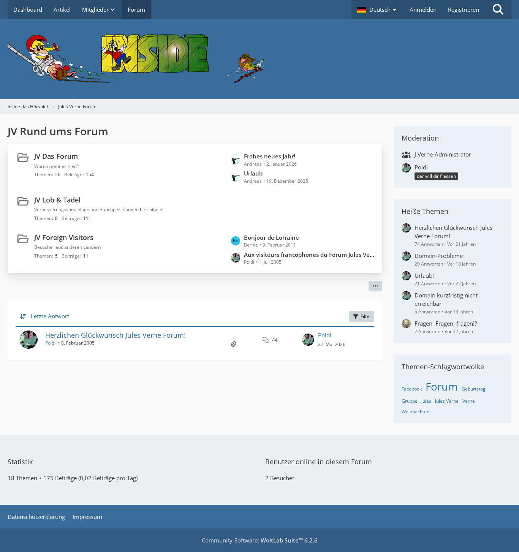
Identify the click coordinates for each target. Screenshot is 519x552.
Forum (442, 386)
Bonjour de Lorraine (271, 237)
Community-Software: (260, 540)
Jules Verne (447, 401)
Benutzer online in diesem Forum (318, 461)
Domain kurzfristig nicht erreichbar (446, 299)
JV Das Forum (56, 156)
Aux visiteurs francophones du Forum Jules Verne (309, 254)
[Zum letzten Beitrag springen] (308, 340)
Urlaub (253, 173)
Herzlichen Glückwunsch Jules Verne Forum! (115, 335)
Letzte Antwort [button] (50, 316)
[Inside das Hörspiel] (259, 59)
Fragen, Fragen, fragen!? (446, 323)
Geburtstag (474, 389)
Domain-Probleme (439, 255)
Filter (366, 316)
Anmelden (423, 9)
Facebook (412, 389)
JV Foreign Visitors (63, 237)
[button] (377, 9)
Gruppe (410, 401)
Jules (426, 401)
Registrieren (463, 9)
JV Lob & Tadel (57, 199)
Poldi (50, 343)
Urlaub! (424, 275)
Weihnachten (415, 411)
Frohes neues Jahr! (269, 156)
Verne (468, 401)
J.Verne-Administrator (443, 154)
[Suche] (498, 9)
